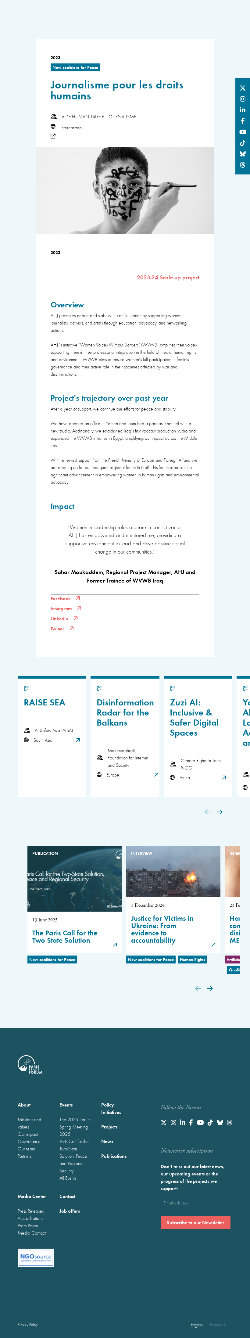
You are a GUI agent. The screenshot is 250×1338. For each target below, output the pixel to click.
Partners (24, 1156)
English (197, 1325)
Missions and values (29, 1123)
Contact (67, 1196)
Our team (26, 1149)
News (107, 1141)
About (24, 1104)
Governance (29, 1141)
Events (66, 1104)
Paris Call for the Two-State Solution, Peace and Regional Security (74, 1156)
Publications (114, 1156)
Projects (109, 1126)
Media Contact (32, 1233)
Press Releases (31, 1211)
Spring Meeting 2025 (73, 1130)
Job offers (69, 1210)
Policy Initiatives (111, 1108)
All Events (67, 1178)
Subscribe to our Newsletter (195, 1222)
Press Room (28, 1225)
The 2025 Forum (75, 1119)
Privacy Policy (28, 1324)
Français (217, 1325)
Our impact (28, 1134)
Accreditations (30, 1218)
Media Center (32, 1196)
